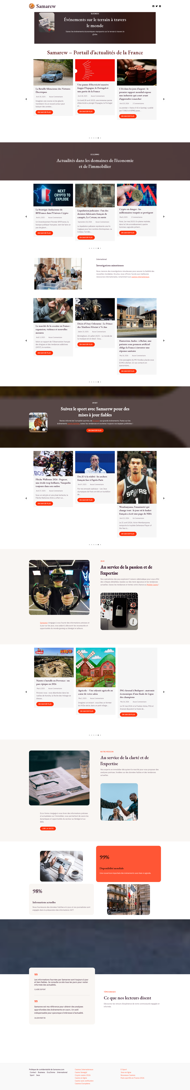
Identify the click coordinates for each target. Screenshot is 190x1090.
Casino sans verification (84, 1081)
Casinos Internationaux (84, 1069)
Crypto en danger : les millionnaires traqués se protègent (53, 211)
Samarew (46, 6)
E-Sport (124, 1069)
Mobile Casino (152, 585)
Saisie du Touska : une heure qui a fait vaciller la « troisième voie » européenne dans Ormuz (135, 320)
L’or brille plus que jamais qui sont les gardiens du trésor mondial (136, 214)
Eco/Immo (51, 1072)
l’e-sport (96, 421)
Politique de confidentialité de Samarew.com (46, 1069)
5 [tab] (98, 138)
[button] (26, 99)
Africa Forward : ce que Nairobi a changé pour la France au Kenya (93, 342)
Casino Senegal (81, 1072)
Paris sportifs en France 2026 (132, 1078)
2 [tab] (92, 138)
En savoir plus (44, 116)
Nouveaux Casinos (128, 1075)
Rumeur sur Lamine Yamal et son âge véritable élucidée (135, 481)
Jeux (38, 1075)
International (62, 1072)
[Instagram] (160, 6)
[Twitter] (157, 6)
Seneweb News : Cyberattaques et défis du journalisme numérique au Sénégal (136, 85)
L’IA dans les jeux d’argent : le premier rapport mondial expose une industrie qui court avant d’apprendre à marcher (52, 93)
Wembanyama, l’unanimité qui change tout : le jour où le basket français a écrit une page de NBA (52, 510)
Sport (32, 1075)
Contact (33, 1072)
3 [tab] (94, 138)
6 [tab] (100, 138)
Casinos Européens (82, 1083)
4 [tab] (96, 138)
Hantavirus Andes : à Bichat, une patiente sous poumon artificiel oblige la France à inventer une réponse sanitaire (52, 346)
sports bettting (73, 423)
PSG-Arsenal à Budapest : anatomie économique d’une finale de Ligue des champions (53, 694)
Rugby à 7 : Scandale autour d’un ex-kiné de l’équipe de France (93, 480)
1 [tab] (89, 138)
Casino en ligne (81, 1078)
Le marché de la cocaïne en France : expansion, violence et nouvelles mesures (94, 90)
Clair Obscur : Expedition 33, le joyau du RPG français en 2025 (135, 674)
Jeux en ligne (126, 1072)
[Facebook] (153, 6)
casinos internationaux (140, 277)
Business (41, 1072)
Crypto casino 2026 (83, 1075)
